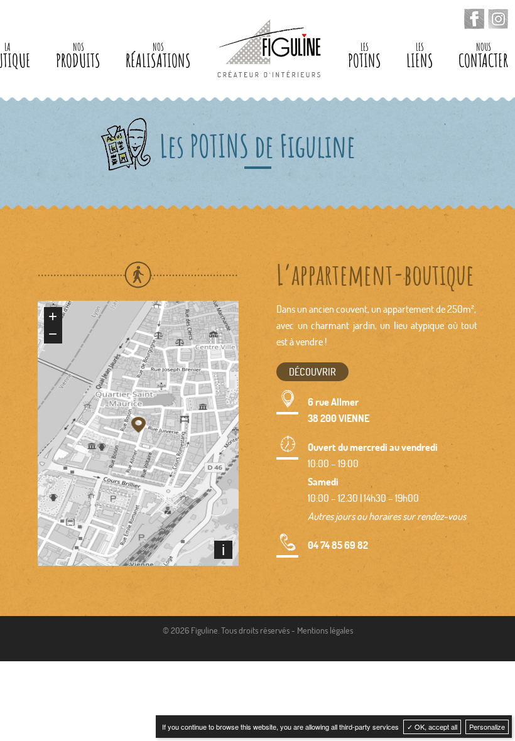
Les (364, 56)
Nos (78, 56)
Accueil (269, 48)
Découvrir (312, 371)
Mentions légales (325, 630)
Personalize (487, 727)
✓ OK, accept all (432, 727)
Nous (483, 56)
